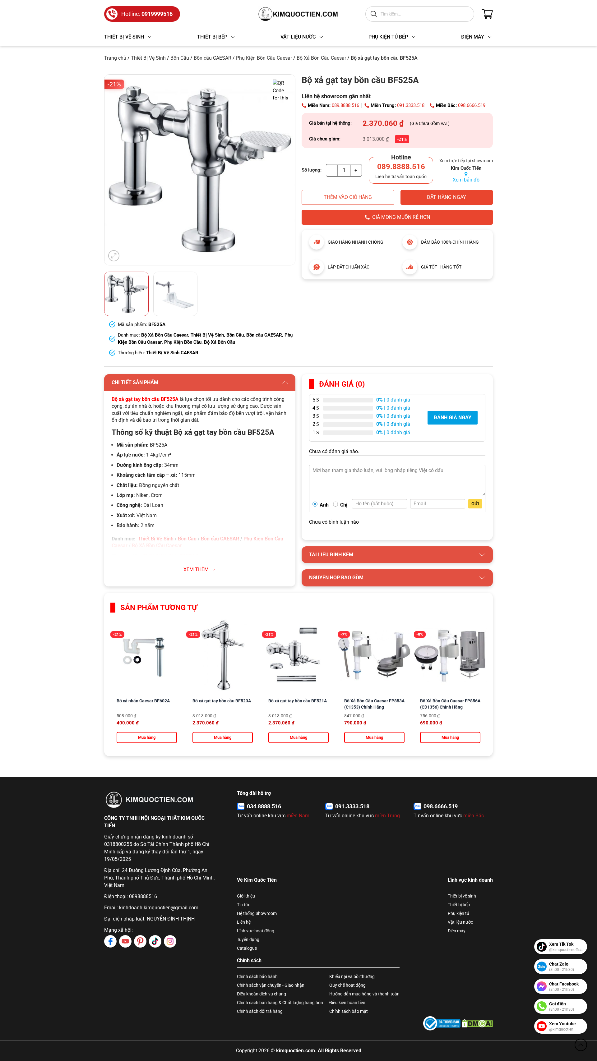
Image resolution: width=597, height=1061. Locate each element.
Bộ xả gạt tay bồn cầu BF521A (297, 700)
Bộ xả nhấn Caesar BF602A (143, 700)
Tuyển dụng (248, 939)
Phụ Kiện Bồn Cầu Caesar (264, 58)
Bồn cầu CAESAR (212, 58)
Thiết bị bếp (459, 904)
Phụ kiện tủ (458, 913)
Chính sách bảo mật (348, 1011)
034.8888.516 (264, 806)
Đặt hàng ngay (446, 197)
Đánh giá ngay (452, 417)
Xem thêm (196, 569)
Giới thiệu (246, 895)
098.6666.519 (471, 105)
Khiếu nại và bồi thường (352, 976)
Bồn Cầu (179, 58)
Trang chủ (115, 58)
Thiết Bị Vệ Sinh (148, 58)
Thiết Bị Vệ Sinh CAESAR (172, 353)
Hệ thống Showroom (257, 913)
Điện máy (456, 930)
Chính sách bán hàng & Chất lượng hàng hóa (280, 1002)
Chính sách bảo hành (257, 976)
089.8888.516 (345, 105)
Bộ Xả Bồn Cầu (219, 342)
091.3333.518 (410, 105)
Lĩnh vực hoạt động (255, 930)
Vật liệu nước (460, 922)
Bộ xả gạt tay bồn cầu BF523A (221, 700)
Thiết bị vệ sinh (462, 895)
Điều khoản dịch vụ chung (261, 993)
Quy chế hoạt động (347, 985)
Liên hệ (244, 922)
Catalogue (247, 948)
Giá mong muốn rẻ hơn (401, 217)
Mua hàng (146, 737)
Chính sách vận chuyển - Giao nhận (270, 985)
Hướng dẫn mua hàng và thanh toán (364, 993)
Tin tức (243, 904)
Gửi (475, 503)
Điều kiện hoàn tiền (347, 1002)
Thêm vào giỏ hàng (348, 197)
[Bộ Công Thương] (441, 1023)
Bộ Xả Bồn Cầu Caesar (321, 58)
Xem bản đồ (466, 180)
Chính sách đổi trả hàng (260, 1011)
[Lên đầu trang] (581, 1045)
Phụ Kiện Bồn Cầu (182, 342)
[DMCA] (477, 1023)
